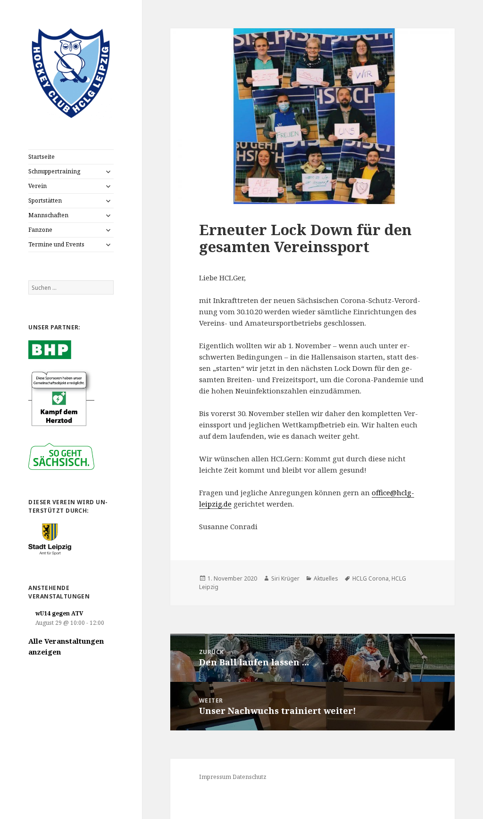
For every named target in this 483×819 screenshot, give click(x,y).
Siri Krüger (285, 578)
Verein (37, 186)
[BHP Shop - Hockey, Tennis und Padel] (49, 349)
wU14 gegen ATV (59, 613)
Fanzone (40, 230)
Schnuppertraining (54, 171)
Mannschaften (48, 215)
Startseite (41, 157)
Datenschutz (249, 777)
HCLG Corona (370, 578)
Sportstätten (45, 201)
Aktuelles (326, 578)
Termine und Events (56, 244)
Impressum (215, 777)
